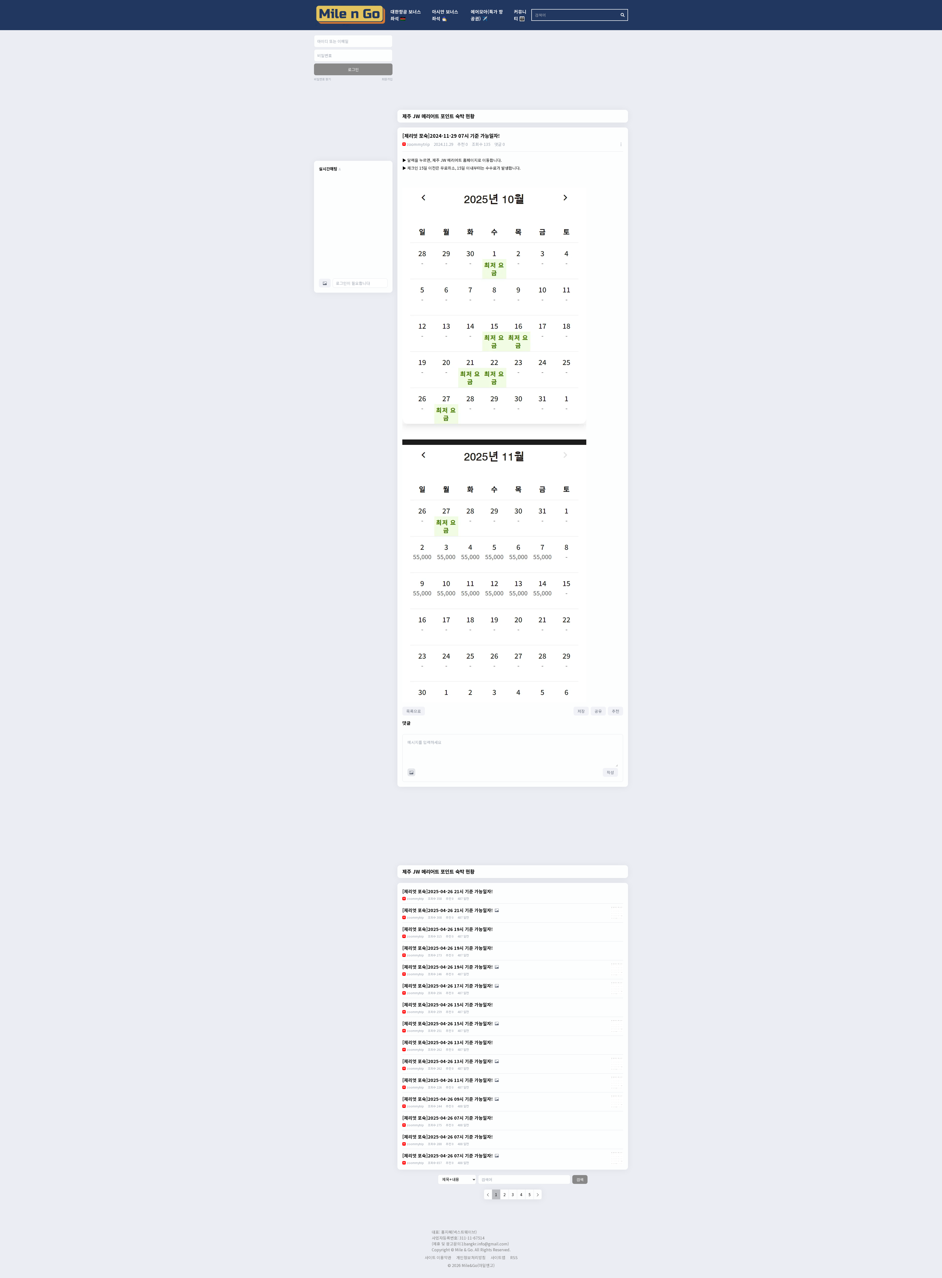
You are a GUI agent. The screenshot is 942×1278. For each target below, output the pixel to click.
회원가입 (387, 79)
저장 (581, 711)
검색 (580, 1179)
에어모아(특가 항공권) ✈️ (487, 15)
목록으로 (413, 711)
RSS (514, 1257)
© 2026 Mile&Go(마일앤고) (471, 1265)
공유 (598, 711)
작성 (610, 772)
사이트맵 (498, 1257)
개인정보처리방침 (471, 1257)
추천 (615, 711)
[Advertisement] (355, 120)
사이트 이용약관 (438, 1257)
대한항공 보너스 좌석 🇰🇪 (406, 15)
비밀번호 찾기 (322, 79)
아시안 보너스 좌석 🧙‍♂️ (445, 15)
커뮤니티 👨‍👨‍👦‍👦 (520, 15)
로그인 (353, 69)
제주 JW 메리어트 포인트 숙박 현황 (438, 116)
